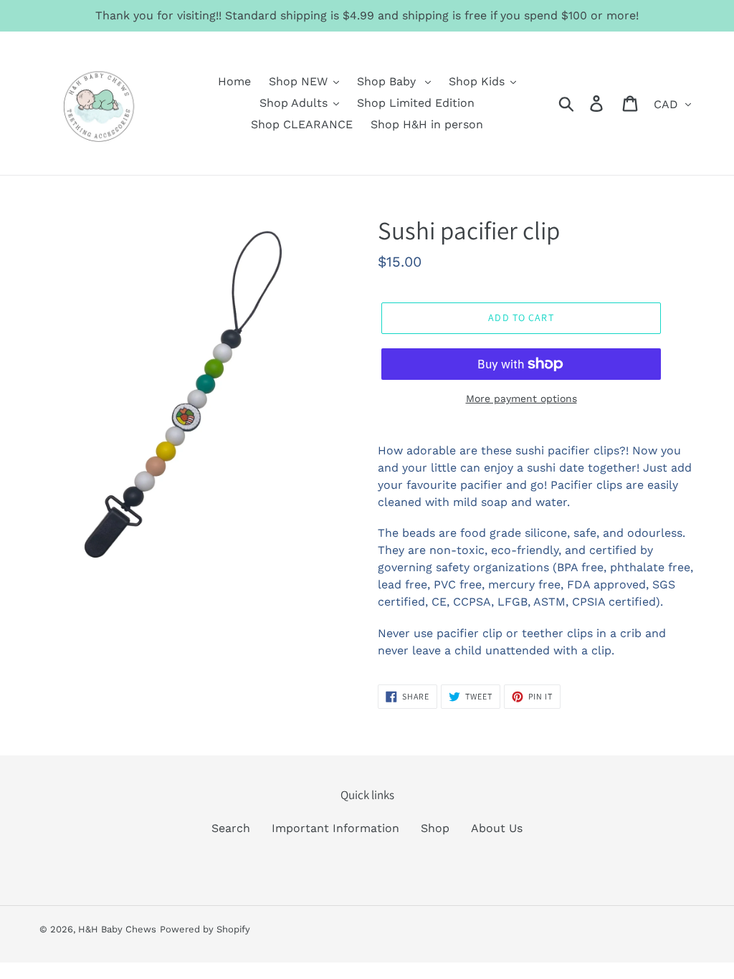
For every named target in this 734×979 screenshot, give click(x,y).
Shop (435, 828)
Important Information (335, 828)
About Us (497, 828)
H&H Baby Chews (117, 929)
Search (230, 828)
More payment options (521, 398)
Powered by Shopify (205, 929)
